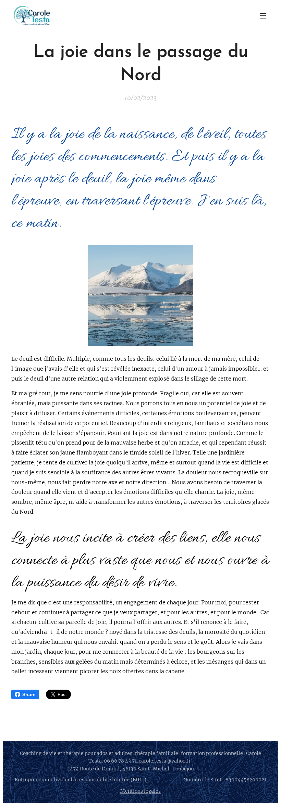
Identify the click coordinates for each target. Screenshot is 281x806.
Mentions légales (140, 791)
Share (29, 694)
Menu (263, 15)
